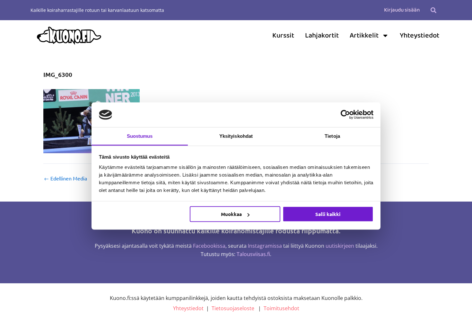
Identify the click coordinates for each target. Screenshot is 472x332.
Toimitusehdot (281, 308)
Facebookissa (209, 245)
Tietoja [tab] (332, 135)
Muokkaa (231, 214)
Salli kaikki (327, 214)
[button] (433, 10)
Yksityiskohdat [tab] (236, 135)
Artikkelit (364, 35)
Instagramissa (265, 245)
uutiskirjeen (340, 245)
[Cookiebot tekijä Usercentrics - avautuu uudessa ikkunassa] (345, 115)
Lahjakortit (322, 35)
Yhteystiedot (419, 35)
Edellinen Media (65, 178)
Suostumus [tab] (140, 135)
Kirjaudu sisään (402, 10)
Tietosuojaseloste (233, 308)
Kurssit (283, 35)
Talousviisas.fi (253, 254)
